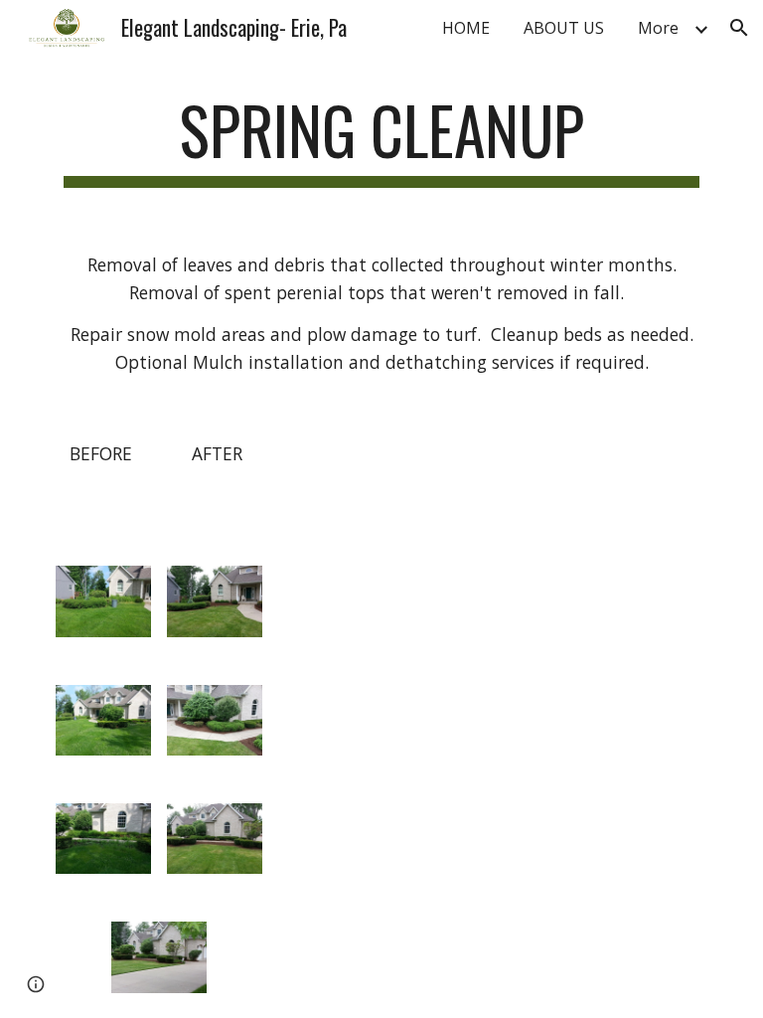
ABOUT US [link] (564, 28)
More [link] (658, 28)
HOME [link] (466, 28)
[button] (739, 28)
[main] (381, 140)
